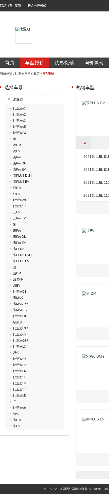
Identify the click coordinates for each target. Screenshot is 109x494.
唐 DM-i (18, 279)
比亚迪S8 (19, 383)
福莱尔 (17, 322)
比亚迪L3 (19, 346)
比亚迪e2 (19, 114)
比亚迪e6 (19, 408)
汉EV (16, 194)
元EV (16, 212)
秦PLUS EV (21, 182)
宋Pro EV (19, 243)
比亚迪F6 (19, 371)
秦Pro (17, 157)
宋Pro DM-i (20, 236)
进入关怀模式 (37, 5)
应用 (18, 5)
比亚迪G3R (21, 340)
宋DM (17, 420)
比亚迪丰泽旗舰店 (27, 73)
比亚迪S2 (19, 206)
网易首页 (6, 5)
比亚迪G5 (19, 359)
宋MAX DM (20, 304)
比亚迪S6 (19, 377)
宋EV (16, 426)
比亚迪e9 (19, 200)
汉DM (17, 188)
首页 (10, 62)
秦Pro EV (19, 169)
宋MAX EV (20, 310)
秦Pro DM (20, 163)
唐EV (16, 285)
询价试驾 (94, 62)
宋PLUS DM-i (22, 255)
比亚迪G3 (19, 334)
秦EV (16, 151)
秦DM (17, 145)
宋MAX (18, 298)
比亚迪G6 (19, 365)
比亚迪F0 (19, 316)
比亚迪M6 (20, 395)
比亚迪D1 (19, 291)
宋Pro (17, 230)
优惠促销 (64, 62)
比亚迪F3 (19, 133)
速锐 (16, 414)
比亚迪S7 (19, 389)
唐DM (17, 273)
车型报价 (34, 62)
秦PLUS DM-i (22, 175)
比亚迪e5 (19, 127)
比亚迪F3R (20, 328)
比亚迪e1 (19, 108)
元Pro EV (19, 218)
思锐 (16, 353)
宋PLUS (18, 249)
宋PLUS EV (21, 261)
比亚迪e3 (19, 120)
